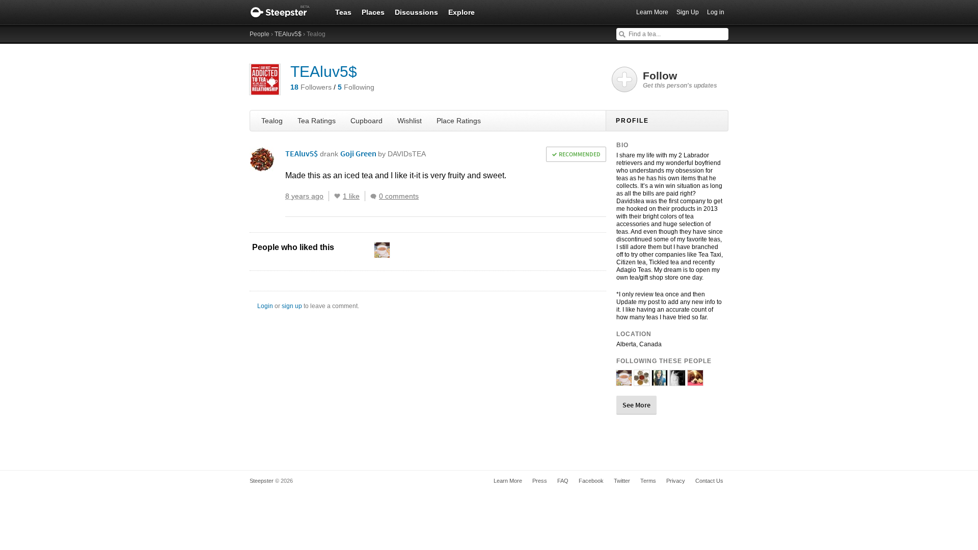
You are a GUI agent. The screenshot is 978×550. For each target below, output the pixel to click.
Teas (343, 12)
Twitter (622, 481)
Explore (461, 12)
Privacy (675, 481)
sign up (292, 306)
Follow (680, 79)
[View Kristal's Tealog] (677, 381)
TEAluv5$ (288, 34)
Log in (715, 12)
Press (539, 481)
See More (636, 404)
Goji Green (383, 153)
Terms (648, 481)
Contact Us (709, 481)
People (259, 34)
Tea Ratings (316, 121)
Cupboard (366, 121)
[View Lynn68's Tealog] (641, 381)
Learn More (652, 12)
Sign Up (687, 12)
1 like (351, 196)
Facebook (591, 481)
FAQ (562, 481)
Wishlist (409, 121)
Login (265, 306)
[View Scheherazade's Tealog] (659, 381)
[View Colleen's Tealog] (695, 381)
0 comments (399, 196)
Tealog (272, 121)
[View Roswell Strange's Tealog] (624, 381)
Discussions (416, 12)
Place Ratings (459, 121)
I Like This (337, 196)
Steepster (285, 12)
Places (373, 12)
